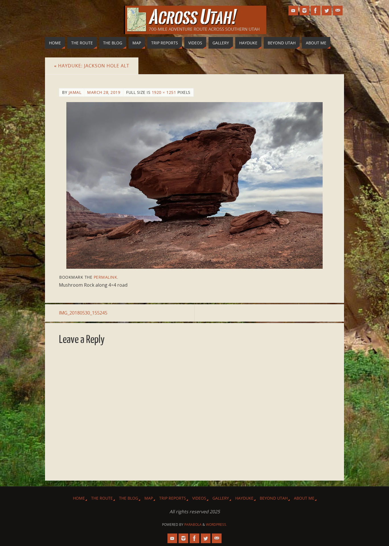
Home (79, 498)
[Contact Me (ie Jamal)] (338, 10)
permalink (105, 277)
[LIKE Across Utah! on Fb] (315, 10)
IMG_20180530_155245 (83, 313)
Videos (199, 498)
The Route (102, 498)
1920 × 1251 (164, 92)
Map (148, 498)
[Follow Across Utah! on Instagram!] (304, 10)
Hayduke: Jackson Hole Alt (91, 66)
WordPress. (216, 524)
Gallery (220, 498)
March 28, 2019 (103, 92)
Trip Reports (172, 498)
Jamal (75, 92)
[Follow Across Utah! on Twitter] (326, 10)
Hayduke (244, 498)
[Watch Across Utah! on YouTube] (293, 10)
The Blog (128, 498)
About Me (304, 498)
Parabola (193, 524)
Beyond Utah (274, 498)
